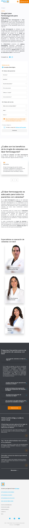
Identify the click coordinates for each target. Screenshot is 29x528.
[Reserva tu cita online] (24, 1)
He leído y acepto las (16, 127)
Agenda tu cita (15, 49)
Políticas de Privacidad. (21, 127)
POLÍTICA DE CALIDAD (5, 507)
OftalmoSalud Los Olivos (7, 498)
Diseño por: (12, 524)
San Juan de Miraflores (7, 501)
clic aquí (17, 488)
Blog (2, 513)
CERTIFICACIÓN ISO (5, 509)
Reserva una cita (21, 225)
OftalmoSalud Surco (6, 495)
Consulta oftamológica (9, 67)
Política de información (6, 504)
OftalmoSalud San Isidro (7, 492)
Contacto (3, 511)
